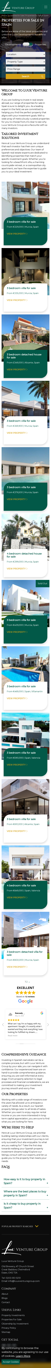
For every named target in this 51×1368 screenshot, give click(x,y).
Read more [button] (12, 1035)
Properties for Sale (16, 16)
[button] (48, 1025)
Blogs (4, 1298)
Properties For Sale (12, 1319)
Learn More (23, 1356)
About (5, 1294)
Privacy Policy (9, 1328)
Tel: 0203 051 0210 (11, 1278)
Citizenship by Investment (15, 1323)
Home (4, 16)
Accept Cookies (11, 1362)
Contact (6, 1302)
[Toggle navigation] (45, 7)
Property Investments (13, 1315)
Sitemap (6, 1332)
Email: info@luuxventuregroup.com (21, 1281)
